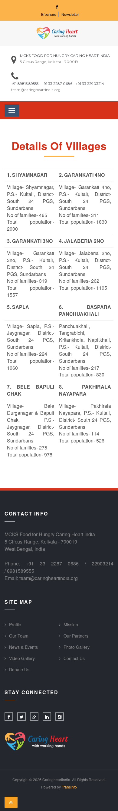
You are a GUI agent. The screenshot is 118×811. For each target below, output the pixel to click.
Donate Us (19, 669)
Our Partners (76, 636)
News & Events (23, 647)
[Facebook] (57, 7)
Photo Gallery (77, 647)
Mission (71, 624)
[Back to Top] (11, 802)
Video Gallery (22, 658)
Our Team (18, 636)
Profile (15, 624)
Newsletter (70, 14)
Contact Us (74, 658)
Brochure (48, 14)
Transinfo (69, 786)
